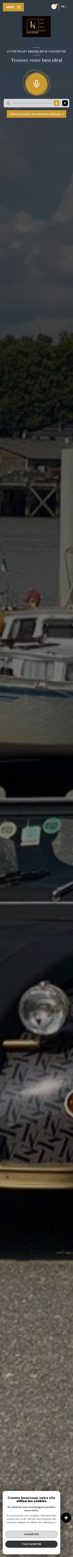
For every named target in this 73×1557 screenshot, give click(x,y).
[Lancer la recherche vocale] (36, 83)
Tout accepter (31, 1544)
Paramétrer (31, 1534)
